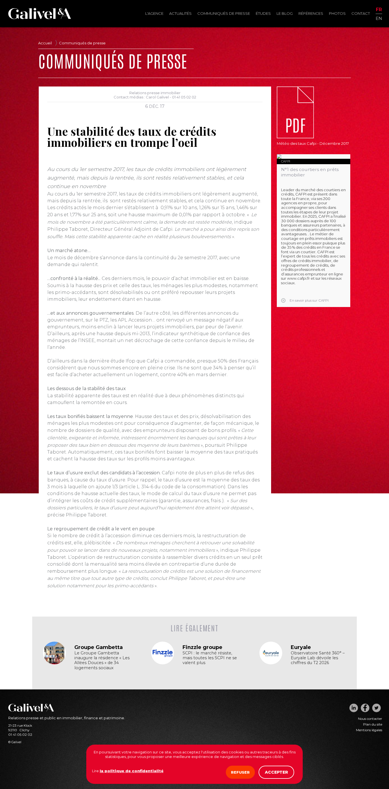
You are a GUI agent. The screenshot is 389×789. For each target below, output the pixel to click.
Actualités (180, 13)
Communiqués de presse (223, 13)
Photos (337, 13)
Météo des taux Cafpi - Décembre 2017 (313, 143)
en (379, 17)
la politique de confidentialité (131, 771)
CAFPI (285, 161)
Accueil (45, 43)
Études (263, 13)
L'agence (154, 13)
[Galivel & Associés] (39, 17)
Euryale (301, 647)
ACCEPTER (276, 772)
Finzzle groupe (202, 647)
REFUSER (240, 772)
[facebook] (365, 708)
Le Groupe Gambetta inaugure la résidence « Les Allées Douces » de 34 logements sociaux (102, 660)
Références (310, 13)
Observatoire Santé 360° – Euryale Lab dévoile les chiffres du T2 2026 (318, 658)
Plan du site (372, 724)
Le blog (285, 13)
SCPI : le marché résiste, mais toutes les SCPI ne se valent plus (210, 658)
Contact (360, 13)
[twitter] (376, 708)
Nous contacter (370, 719)
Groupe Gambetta (98, 647)
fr (379, 9)
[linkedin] (353, 708)
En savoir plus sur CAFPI (309, 300)
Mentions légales (369, 730)
